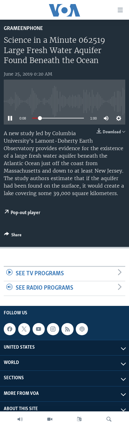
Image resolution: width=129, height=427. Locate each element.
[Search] (109, 419)
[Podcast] (82, 329)
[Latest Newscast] (20, 419)
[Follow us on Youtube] (38, 329)
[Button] (13, 236)
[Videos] (49, 419)
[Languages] (79, 419)
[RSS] (67, 329)
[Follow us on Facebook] (10, 329)
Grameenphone (23, 28)
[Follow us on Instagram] (53, 329)
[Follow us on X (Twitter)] (24, 329)
